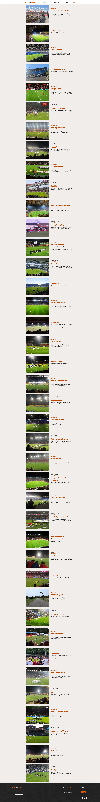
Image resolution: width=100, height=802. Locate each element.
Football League (54, 261)
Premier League (54, 8)
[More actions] (72, 7)
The (25, 2)
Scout (33, 2)
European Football (54, 86)
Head (29, 2)
